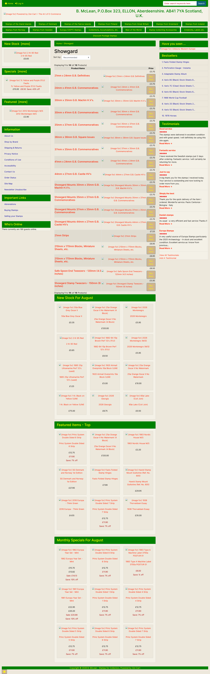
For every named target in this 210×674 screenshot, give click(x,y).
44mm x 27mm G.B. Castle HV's (73, 173)
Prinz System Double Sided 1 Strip (105, 599)
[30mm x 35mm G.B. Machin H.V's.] (124, 100)
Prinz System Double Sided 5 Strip (71, 638)
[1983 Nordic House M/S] (138, 436)
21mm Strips (62, 235)
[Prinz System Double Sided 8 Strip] (105, 551)
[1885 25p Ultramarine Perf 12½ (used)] (71, 368)
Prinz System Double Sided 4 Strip (138, 599)
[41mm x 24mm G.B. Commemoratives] (124, 162)
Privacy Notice (11, 154)
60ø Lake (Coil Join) (138, 404)
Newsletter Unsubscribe (15, 189)
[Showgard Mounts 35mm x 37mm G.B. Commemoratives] (124, 199)
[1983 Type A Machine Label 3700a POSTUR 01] (138, 552)
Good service (165, 129)
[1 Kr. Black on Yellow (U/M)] (71, 397)
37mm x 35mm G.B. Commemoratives (77, 149)
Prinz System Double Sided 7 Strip (105, 510)
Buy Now (151, 78)
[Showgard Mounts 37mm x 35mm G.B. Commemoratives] (124, 211)
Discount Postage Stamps (105, 35)
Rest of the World (134, 30)
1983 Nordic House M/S (138, 443)
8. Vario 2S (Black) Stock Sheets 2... (178, 103)
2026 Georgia (105, 404)
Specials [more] (15, 71)
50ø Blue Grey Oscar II (71, 316)
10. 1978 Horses (169, 115)
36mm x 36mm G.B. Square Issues (75, 137)
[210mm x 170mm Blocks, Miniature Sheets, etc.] (124, 248)
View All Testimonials (169, 255)
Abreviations (10, 204)
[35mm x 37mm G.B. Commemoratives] (124, 125)
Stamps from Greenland (167, 24)
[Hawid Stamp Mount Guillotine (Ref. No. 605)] (138, 472)
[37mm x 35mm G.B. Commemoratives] (124, 149)
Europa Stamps (166, 230)
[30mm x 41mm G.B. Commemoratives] (124, 113)
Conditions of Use (12, 159)
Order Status (10, 177)
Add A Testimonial (167, 258)
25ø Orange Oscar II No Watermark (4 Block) (105, 320)
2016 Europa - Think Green (71, 509)
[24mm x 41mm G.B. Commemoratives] (124, 88)
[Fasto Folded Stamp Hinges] (105, 471)
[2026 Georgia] (105, 397)
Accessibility (10, 165)
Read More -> (165, 143)
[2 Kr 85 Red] (71, 337)
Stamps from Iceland (195, 24)
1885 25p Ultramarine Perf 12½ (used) (71, 378)
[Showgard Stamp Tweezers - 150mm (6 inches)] (124, 285)
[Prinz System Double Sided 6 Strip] (71, 436)
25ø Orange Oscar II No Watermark (138, 375)
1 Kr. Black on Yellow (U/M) (71, 404)
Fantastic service (167, 150)
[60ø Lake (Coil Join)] (138, 397)
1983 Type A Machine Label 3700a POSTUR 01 (138, 563)
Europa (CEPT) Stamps (70, 30)
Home (10, 3)
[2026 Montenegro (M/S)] (138, 339)
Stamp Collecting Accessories (163, 30)
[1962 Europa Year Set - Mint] (71, 551)
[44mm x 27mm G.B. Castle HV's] (124, 174)
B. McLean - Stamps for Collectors (103, 668)
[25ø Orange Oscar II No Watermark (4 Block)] (105, 310)
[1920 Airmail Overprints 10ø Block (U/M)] (105, 367)
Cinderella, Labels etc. (194, 30)
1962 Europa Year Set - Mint (72, 560)
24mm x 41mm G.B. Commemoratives (76, 87)
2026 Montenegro (138, 316)
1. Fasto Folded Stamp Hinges (175, 62)
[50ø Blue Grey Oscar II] (71, 309)
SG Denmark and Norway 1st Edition (71, 480)
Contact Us (9, 171)
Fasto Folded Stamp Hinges (105, 478)
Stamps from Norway (15, 30)
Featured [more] (15, 102)
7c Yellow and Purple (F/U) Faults (26, 86)
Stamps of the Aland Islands (18, 24)
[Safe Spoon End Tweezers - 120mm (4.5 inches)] (124, 272)
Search (201, 3)
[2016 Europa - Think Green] (71, 502)
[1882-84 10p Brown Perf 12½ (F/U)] (105, 339)
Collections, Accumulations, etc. (103, 30)
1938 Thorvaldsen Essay (138, 509)
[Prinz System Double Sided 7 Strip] (105, 502)
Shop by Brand (11, 142)
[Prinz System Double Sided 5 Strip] (71, 630)
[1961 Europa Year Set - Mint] (71, 590)
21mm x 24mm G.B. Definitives (72, 75)
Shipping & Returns (13, 148)
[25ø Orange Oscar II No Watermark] (138, 367)
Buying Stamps (11, 210)
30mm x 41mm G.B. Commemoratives (76, 112)
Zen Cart (136, 668)
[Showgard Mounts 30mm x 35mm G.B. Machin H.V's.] (124, 186)
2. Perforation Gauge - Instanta (176, 68)
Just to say (164, 172)
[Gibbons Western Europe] (177, 48)
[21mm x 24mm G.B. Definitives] (124, 76)
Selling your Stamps (13, 216)
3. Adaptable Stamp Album (174, 74)
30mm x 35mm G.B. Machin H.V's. (74, 100)
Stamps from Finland (107, 24)
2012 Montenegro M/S (26, 114)
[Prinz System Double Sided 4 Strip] (138, 590)
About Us (8, 136)
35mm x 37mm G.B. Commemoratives (77, 124)
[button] (4, 671)
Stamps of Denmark (48, 24)
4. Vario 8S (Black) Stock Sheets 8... (178, 80)
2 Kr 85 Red (26, 56)
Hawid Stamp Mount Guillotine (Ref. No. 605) (138, 483)
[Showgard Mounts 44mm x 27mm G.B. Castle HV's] (124, 223)
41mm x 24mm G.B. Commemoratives (76, 161)
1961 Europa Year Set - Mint (71, 599)
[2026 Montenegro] (138, 309)
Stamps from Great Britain (137, 24)
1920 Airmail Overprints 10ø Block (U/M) (105, 375)
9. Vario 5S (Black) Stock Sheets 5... (178, 109)
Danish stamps (166, 215)
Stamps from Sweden (42, 30)
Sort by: (57, 57)
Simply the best (166, 193)
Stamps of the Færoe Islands (77, 24)
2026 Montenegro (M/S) (138, 346)
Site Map (8, 183)
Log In (20, 3)
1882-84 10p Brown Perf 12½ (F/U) (105, 348)
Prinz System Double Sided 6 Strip (71, 444)
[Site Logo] (36, 14)
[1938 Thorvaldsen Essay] (138, 502)
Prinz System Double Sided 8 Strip (105, 560)
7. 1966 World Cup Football (174, 98)
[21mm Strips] (124, 236)
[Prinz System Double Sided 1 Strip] (105, 590)
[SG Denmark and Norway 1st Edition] (71, 471)
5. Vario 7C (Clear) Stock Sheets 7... (178, 86)
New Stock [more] (17, 44)
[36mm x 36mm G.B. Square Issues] (124, 137)
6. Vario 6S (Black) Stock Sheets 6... (178, 92)
